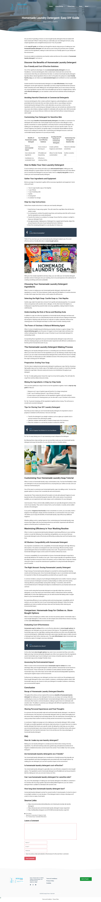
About (86, 6)
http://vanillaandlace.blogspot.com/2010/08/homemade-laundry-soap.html (48, 810)
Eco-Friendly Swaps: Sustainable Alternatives (36, 816)
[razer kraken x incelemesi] (50, 897)
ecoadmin (55, 21)
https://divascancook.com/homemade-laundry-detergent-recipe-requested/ (49, 808)
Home (51, 6)
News (80, 6)
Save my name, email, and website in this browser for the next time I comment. (47, 854)
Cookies (48, 883)
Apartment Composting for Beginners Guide (36, 815)
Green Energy (59, 6)
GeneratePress (58, 893)
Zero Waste (28, 813)
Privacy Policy (50, 880)
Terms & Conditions (51, 878)
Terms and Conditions (47, 899)
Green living (71, 6)
